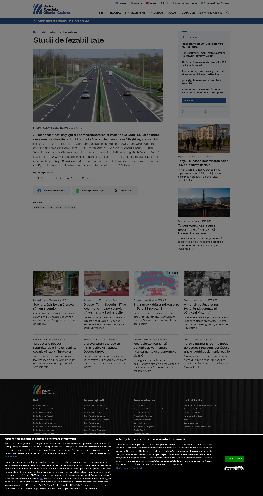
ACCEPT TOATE (235, 459)
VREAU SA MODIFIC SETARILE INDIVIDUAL (234, 468)
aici (41, 479)
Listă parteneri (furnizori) (129, 468)
